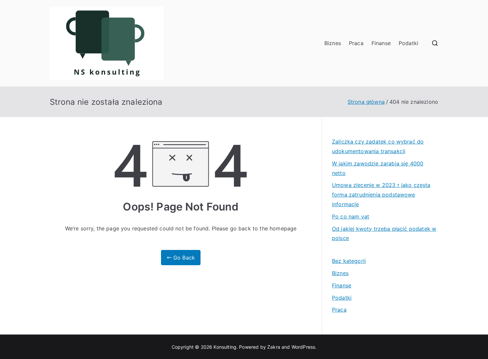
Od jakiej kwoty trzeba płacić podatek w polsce (384, 233)
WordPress (303, 347)
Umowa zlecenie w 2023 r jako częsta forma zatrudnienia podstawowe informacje (381, 195)
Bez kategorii (349, 261)
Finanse (381, 43)
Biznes (332, 43)
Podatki (408, 43)
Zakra (273, 347)
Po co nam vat (350, 216)
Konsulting (224, 347)
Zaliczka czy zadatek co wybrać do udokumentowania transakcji (378, 146)
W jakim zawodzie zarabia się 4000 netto (377, 168)
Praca (356, 43)
